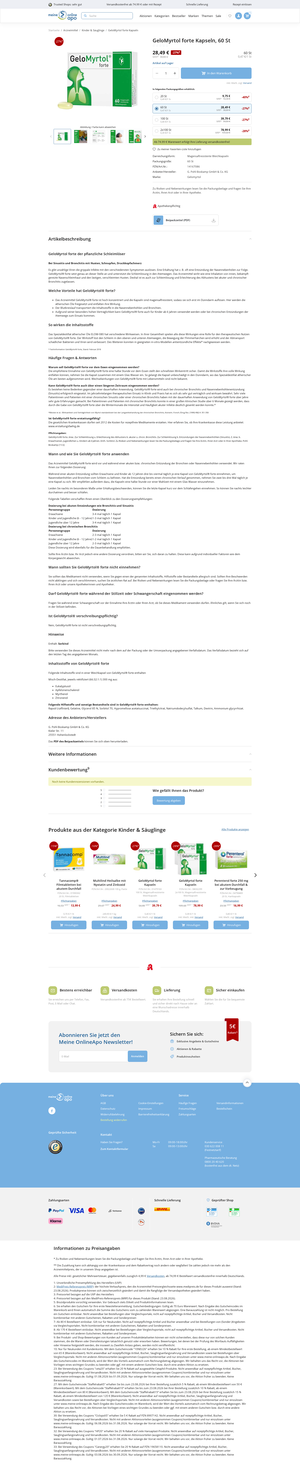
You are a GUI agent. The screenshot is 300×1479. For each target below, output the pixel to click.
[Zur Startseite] (62, 16)
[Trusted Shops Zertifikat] (55, 1147)
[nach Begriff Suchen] (84, 15)
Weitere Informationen (72, 754)
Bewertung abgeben (169, 800)
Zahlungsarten (187, 1114)
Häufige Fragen (188, 1103)
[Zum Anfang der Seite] (247, 1082)
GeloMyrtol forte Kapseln (123, 30)
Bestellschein (224, 1108)
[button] (145, 136)
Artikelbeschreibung (69, 239)
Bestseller (179, 16)
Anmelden (137, 1056)
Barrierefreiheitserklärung (153, 1114)
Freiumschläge (187, 1108)
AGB (103, 1103)
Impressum (145, 1108)
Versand (247, 83)
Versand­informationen (229, 1103)
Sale (218, 16)
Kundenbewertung (68, 769)
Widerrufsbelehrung (112, 1114)
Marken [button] (193, 16)
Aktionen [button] (146, 16)
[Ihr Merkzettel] (229, 15)
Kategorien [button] (162, 16)
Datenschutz (108, 1108)
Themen (207, 16)
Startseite (54, 30)
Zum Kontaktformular (114, 1149)
